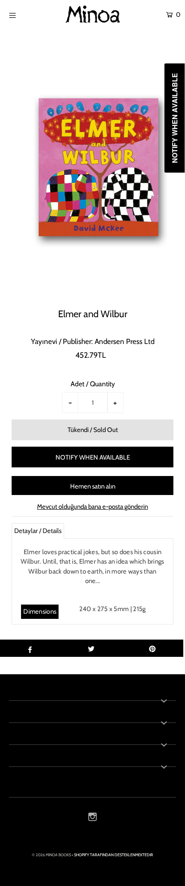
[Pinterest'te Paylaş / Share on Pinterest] (152, 648)
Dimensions (39, 611)
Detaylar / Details (38, 531)
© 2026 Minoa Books (51, 854)
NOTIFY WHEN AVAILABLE (93, 457)
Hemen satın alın (92, 486)
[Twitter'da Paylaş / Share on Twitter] (91, 648)
